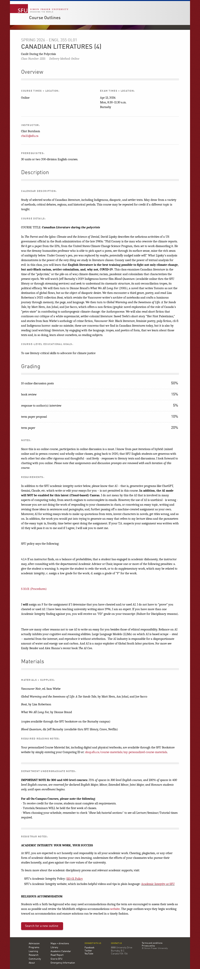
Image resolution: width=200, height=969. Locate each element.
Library (54, 947)
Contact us (116, 943)
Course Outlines (45, 18)
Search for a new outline (41, 926)
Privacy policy (148, 946)
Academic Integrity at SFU (158, 884)
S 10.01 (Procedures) (34, 589)
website (115, 909)
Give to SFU (56, 959)
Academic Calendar (61, 951)
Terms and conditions (152, 943)
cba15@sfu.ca (29, 136)
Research (33, 955)
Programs (34, 947)
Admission (34, 943)
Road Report (57, 955)
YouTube (89, 954)
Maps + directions (60, 943)
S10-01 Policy (74, 878)
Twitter (88, 951)
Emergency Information (63, 963)
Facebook (89, 948)
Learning (33, 951)
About (32, 963)
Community (35, 959)
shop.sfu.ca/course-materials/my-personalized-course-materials (126, 752)
